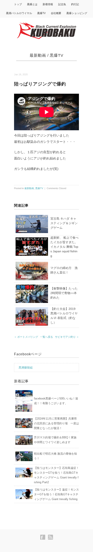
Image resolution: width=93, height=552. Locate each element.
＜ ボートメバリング (26, 336)
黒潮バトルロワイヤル (19, 13)
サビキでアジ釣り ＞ (67, 336)
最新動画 (38, 55)
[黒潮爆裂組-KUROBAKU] (46, 24)
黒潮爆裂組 (26, 367)
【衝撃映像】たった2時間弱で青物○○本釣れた (64, 293)
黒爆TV (41, 13)
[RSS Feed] (50, 537)
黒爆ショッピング (76, 13)
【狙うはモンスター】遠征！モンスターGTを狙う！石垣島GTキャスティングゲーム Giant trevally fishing (56, 494)
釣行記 (75, 4)
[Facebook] (43, 537)
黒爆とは (32, 4)
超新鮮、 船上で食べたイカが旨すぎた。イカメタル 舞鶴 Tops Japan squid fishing (64, 246)
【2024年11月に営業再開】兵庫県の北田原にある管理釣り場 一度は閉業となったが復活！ (56, 423)
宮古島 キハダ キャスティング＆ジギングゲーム (64, 223)
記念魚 (62, 4)
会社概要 (56, 13)
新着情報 (48, 4)
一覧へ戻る (46, 336)
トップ (18, 4)
